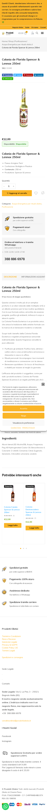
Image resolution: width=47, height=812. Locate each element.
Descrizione (10, 277)
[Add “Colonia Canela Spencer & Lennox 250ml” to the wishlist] (21, 487)
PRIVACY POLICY (28, 428)
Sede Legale (8, 669)
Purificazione (7, 207)
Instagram (6, 741)
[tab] (10, 277)
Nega (23, 415)
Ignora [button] (8, 22)
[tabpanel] (13, 513)
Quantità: (6, 181)
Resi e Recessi (9, 639)
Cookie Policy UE (10, 647)
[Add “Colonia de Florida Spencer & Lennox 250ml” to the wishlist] (36, 193)
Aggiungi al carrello (18, 193)
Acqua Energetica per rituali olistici (27, 204)
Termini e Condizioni (11, 636)
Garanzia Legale (9, 642)
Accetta (23, 408)
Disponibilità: (9, 144)
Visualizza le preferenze (23, 423)
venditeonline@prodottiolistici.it (16, 720)
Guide (27, 27)
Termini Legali (8, 650)
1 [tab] (20, 548)
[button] (43, 384)
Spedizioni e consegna (12, 657)
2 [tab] (23, 548)
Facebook (6, 736)
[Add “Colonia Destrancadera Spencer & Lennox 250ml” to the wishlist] (43, 487)
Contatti (43, 27)
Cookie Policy (16, 428)
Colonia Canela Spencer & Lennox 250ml (12, 510)
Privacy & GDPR (9, 644)
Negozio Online (17, 27)
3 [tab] (26, 548)
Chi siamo (34, 27)
